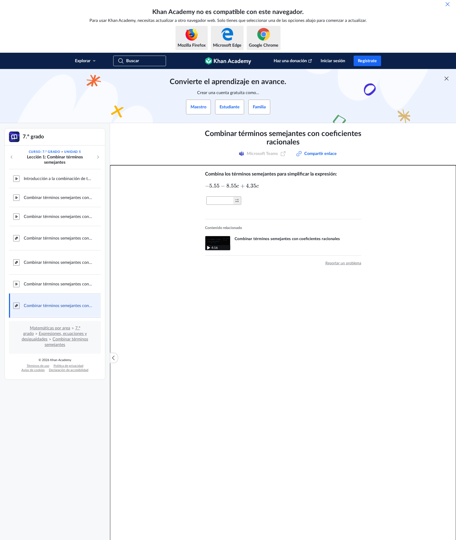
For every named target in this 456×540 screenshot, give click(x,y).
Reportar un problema (343, 263)
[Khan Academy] (228, 61)
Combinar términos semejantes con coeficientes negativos (58, 217)
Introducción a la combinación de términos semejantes (58, 179)
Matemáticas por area (50, 328)
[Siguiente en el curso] (98, 157)
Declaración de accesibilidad (68, 370)
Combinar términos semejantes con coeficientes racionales (58, 284)
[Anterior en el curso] (11, 157)
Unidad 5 (72, 151)
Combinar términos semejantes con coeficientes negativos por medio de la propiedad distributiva (58, 198)
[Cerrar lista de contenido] (114, 358)
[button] (237, 200)
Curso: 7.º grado (44, 151)
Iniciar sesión (333, 61)
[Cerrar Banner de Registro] (446, 78)
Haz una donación (290, 61)
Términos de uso (38, 365)
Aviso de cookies (33, 370)
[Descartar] (447, 4)
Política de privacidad (68, 365)
